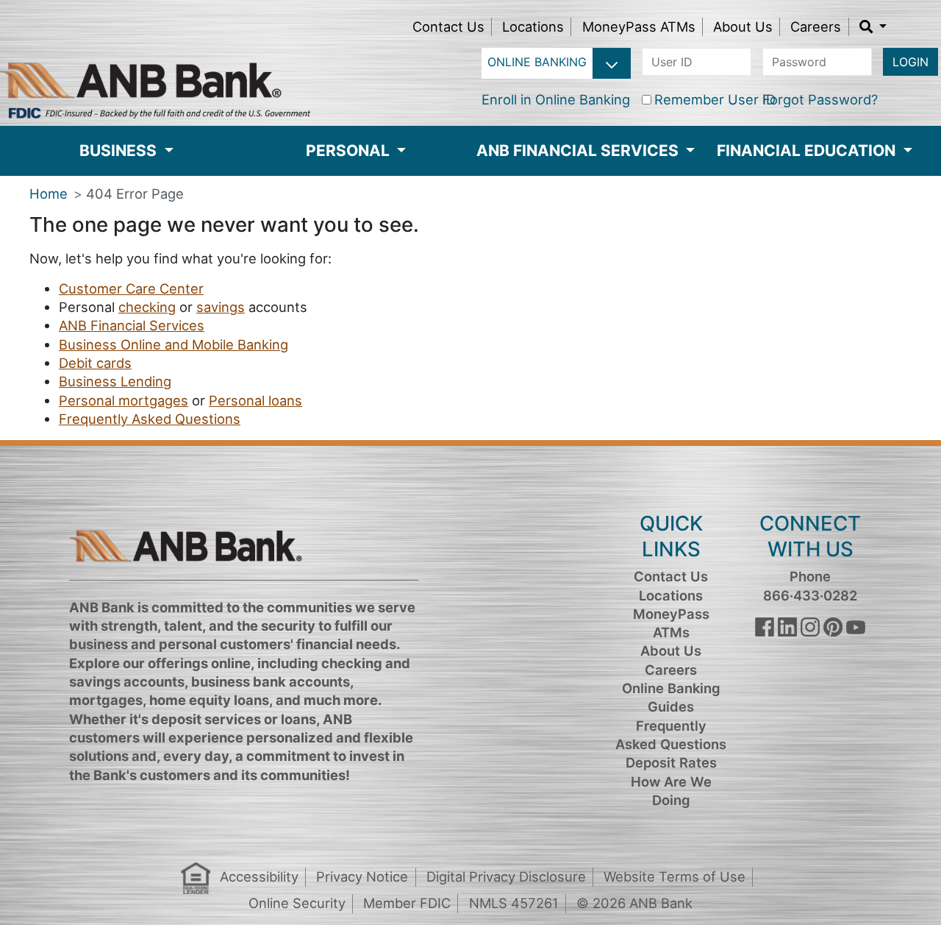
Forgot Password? (820, 99)
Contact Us (448, 26)
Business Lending (115, 381)
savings (220, 307)
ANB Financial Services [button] (579, 150)
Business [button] (119, 150)
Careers (815, 26)
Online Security (297, 903)
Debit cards (95, 363)
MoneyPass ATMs (638, 26)
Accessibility (259, 876)
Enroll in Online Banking (556, 99)
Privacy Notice (362, 876)
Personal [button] (349, 150)
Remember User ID (715, 99)
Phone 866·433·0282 (810, 585)
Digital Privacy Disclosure (506, 876)
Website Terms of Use (674, 876)
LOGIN (910, 61)
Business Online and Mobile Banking (173, 344)
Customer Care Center (131, 288)
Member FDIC (407, 903)
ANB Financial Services (131, 325)
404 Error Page (135, 193)
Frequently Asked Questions (149, 419)
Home (48, 193)
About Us (743, 26)
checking (147, 307)
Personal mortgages (123, 400)
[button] (873, 26)
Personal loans (255, 400)
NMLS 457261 (514, 903)
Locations (533, 26)
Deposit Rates (671, 762)
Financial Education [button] (808, 150)
